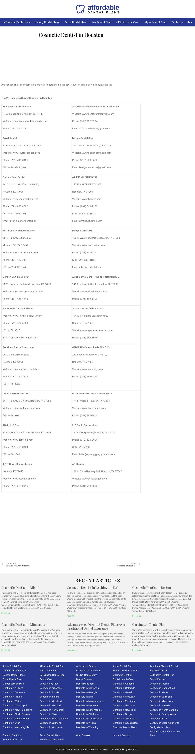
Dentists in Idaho (159, 692)
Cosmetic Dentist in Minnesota (23, 624)
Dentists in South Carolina (54, 718)
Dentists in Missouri (50, 705)
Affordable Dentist (86, 666)
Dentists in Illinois (12, 696)
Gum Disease (83, 735)
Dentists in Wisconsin (51, 727)
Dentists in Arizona (13, 687)
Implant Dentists (121, 735)
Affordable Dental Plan (16, 22)
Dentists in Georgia (86, 692)
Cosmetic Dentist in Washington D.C (92, 587)
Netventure (133, 749)
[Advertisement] (71, 61)
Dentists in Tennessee (124, 718)
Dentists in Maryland (51, 701)
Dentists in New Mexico (89, 709)
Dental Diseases (85, 679)
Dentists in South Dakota (89, 718)
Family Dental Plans (47, 22)
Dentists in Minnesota (161, 701)
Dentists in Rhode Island (16, 718)
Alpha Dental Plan (155, 22)
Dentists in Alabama (123, 683)
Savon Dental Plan (13, 739)
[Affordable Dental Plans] (97, 8)
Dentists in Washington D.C (164, 722)
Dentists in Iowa (85, 696)
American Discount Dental (164, 666)
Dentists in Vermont (50, 722)
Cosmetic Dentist (122, 674)
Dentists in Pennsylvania (163, 714)
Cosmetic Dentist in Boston (151, 587)
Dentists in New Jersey (52, 709)
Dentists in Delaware (14, 692)
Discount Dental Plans (125, 727)
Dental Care (46, 679)
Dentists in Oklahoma (87, 714)
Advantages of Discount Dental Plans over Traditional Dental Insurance (96, 626)
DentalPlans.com (85, 683)
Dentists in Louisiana (161, 696)
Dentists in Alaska (159, 683)
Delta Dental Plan (12, 679)
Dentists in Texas (159, 718)
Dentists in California (87, 687)
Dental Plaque (157, 679)
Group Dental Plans (50, 735)
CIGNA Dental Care (127, 22)
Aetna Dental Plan (75, 22)
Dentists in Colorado (124, 687)
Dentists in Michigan (124, 701)
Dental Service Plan (13, 683)
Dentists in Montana (87, 705)
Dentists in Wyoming (87, 727)
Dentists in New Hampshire (17, 709)
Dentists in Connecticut (162, 687)
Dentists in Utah (11, 722)
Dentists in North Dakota (16, 714)
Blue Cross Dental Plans (126, 670)
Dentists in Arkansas (51, 687)
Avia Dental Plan (101, 22)
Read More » (6, 613)
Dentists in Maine (12, 701)
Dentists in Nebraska (124, 705)
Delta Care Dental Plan (162, 674)
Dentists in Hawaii (122, 692)
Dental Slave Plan (181, 22)
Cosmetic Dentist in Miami (20, 587)
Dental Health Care (123, 679)
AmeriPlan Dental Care (15, 670)
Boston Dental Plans (14, 674)
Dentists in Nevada (160, 705)
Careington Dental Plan (148, 624)
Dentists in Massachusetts (90, 701)
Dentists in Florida (49, 692)
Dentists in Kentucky (124, 696)
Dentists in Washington (125, 722)
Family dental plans (160, 727)
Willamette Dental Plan (52, 739)
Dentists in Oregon (123, 714)
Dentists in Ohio (48, 714)
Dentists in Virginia (86, 722)
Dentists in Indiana (49, 696)
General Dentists (12, 735)
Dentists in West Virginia (16, 727)
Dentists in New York (124, 709)
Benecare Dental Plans (88, 670)
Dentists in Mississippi (15, 705)
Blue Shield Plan (158, 670)
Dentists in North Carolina (164, 709)
